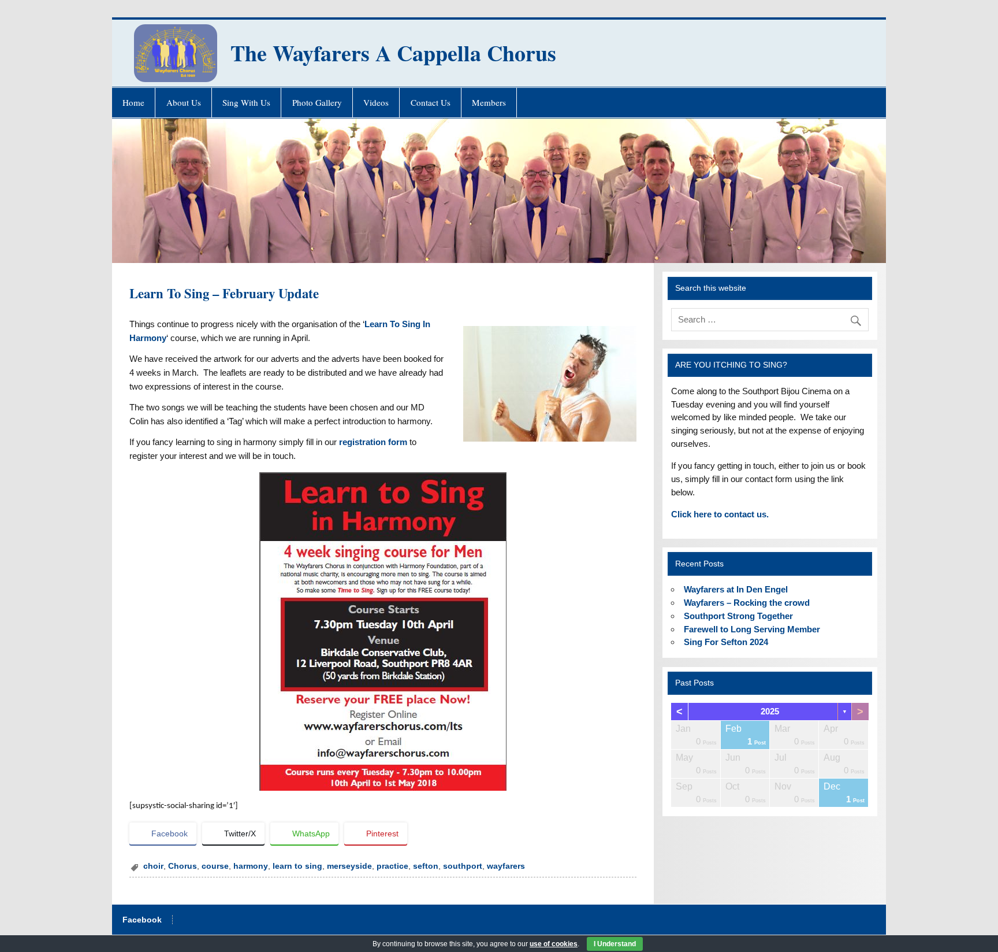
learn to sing (297, 866)
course (215, 866)
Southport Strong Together (738, 616)
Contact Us (430, 102)
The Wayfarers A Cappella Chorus (393, 53)
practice (392, 866)
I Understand (615, 944)
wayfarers (506, 866)
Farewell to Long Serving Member (752, 629)
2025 (770, 711)
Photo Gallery (317, 102)
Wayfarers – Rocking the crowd (747, 602)
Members (489, 102)
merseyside (349, 866)
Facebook (142, 920)
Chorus (182, 866)
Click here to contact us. (720, 514)
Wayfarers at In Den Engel (736, 589)
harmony (250, 866)
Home (133, 102)
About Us (183, 102)
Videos (376, 102)
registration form (373, 442)
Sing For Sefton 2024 (726, 642)
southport (462, 866)
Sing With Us (246, 102)
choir (153, 866)
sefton (425, 866)
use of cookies (554, 944)
